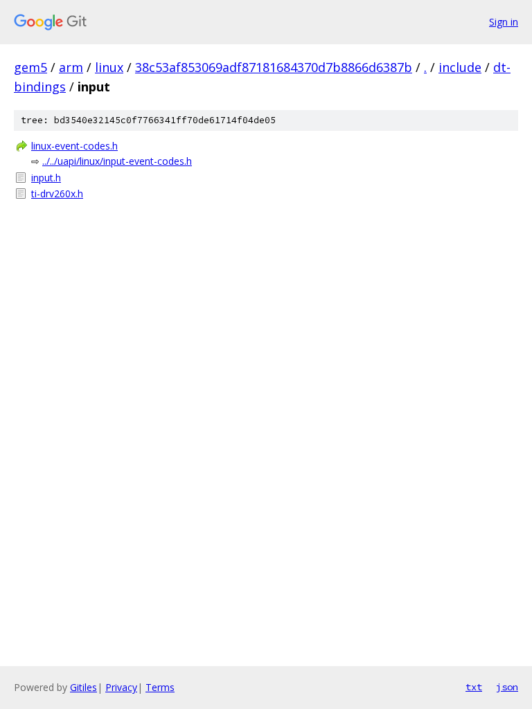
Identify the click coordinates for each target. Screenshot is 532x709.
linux (109, 67)
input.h (46, 177)
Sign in (503, 21)
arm (71, 67)
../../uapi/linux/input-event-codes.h (117, 161)
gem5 (30, 67)
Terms (160, 687)
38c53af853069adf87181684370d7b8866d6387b (273, 67)
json (507, 687)
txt (474, 687)
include (459, 67)
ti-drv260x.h (57, 193)
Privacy (121, 687)
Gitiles (83, 687)
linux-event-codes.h (74, 145)
